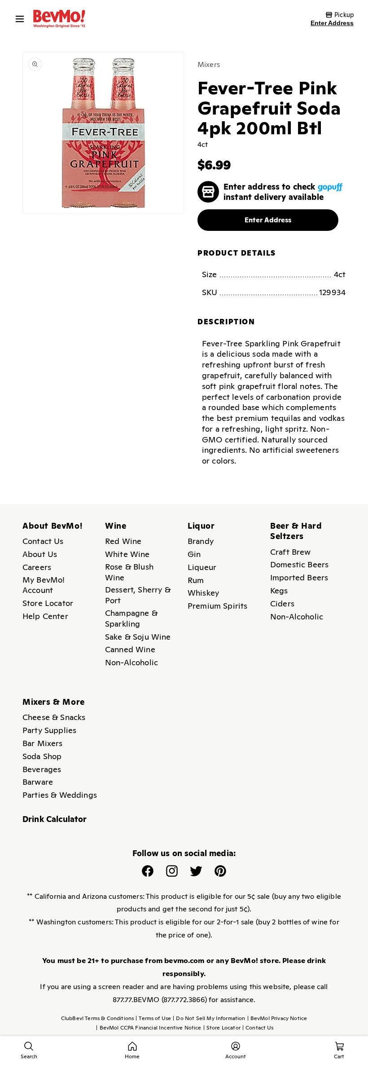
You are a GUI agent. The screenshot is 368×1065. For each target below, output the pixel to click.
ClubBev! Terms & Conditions (97, 1018)
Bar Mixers (42, 743)
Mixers (208, 64)
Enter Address (332, 23)
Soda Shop (41, 756)
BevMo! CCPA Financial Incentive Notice (148, 1027)
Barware (37, 782)
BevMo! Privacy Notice (277, 1018)
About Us (39, 554)
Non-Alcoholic (131, 662)
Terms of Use (153, 1018)
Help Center (45, 616)
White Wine (127, 554)
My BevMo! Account (43, 585)
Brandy (201, 541)
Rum (196, 580)
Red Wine (123, 541)
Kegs (279, 590)
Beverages (41, 769)
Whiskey (203, 593)
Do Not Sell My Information (209, 1018)
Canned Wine (130, 649)
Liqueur (202, 567)
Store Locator (47, 603)
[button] (22, 19)
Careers (36, 567)
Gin (194, 554)
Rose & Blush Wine (129, 572)
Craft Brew (290, 552)
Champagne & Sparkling (131, 618)
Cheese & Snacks (53, 717)
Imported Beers (299, 577)
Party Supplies (49, 730)
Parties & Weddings (59, 795)
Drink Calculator (54, 819)
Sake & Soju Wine (138, 637)
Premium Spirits (217, 606)
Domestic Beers (299, 564)
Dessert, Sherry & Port (138, 594)
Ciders (282, 603)
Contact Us (43, 541)
